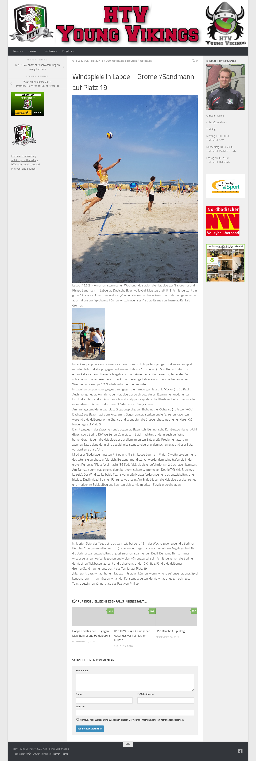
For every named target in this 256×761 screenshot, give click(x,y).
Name (80, 694)
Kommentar (83, 670)
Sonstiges (49, 51)
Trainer (32, 51)
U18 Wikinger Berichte (87, 60)
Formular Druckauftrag (23, 156)
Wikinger (145, 60)
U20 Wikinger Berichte (121, 60)
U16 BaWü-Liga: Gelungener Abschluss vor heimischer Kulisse (132, 635)
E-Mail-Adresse (146, 694)
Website (80, 706)
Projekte (67, 51)
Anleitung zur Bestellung (24, 160)
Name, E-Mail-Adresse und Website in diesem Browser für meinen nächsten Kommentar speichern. (132, 719)
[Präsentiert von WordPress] (29, 754)
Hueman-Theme (60, 753)
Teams (17, 51)
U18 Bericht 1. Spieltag (170, 631)
